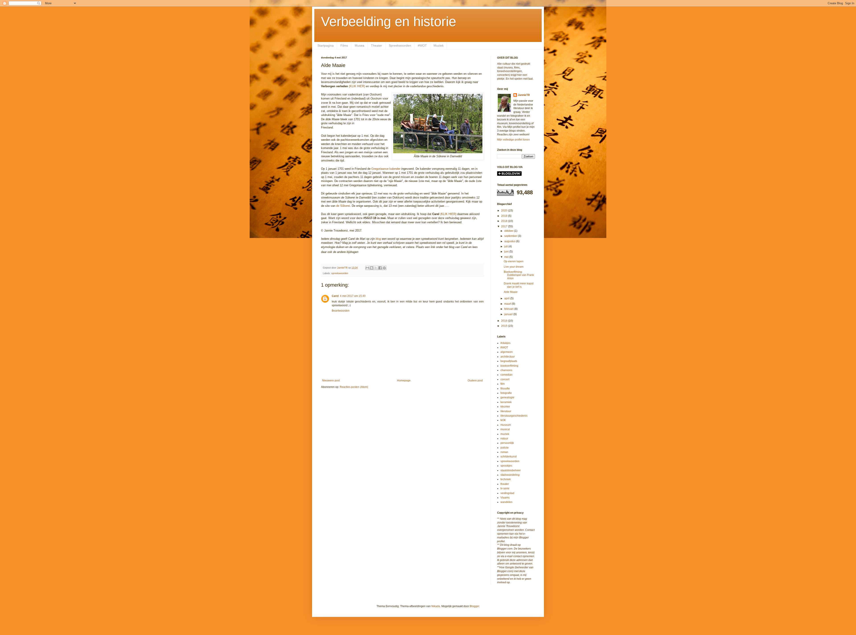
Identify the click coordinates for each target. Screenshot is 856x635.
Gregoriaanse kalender (385, 168)
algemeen (506, 352)
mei (506, 257)
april (507, 298)
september (511, 236)
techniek (505, 479)
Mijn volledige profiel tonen (513, 139)
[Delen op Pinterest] (384, 268)
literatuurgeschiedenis (513, 415)
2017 (504, 226)
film (502, 383)
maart (508, 303)
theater (504, 484)
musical (505, 429)
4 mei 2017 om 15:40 (353, 296)
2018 (504, 221)
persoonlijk (507, 443)
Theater (376, 45)
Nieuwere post (331, 380)
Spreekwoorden (400, 45)
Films (344, 45)
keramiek (506, 402)
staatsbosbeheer (510, 470)
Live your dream (513, 266)
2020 (504, 210)
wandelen (506, 502)
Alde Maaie (511, 292)
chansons (506, 370)
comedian (506, 374)
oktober (509, 230)
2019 (504, 215)
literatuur (505, 411)
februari (509, 308)
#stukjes (505, 343)
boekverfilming (509, 365)
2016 (504, 320)
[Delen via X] (376, 268)
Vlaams (505, 497)
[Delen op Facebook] (380, 268)
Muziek (439, 45)
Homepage (404, 380)
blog (378, 238)
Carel (335, 296)
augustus (510, 241)
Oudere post (475, 380)
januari (508, 314)
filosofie (505, 388)
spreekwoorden (339, 273)
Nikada (435, 606)
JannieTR (524, 95)
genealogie (507, 397)
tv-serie (504, 488)
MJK (503, 420)
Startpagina (325, 45)
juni (506, 251)
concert (504, 379)
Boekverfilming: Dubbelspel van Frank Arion (519, 275)
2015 (504, 325)
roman (504, 452)
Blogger (474, 606)
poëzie (504, 447)
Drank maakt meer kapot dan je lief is (518, 285)
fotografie (506, 393)
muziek (504, 434)
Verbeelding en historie (388, 21)
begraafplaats (508, 361)
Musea (359, 45)
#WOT (422, 45)
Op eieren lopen (513, 261)
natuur (504, 438)
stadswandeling (510, 474)
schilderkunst (508, 456)
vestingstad (507, 493)
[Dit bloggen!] (371, 268)
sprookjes (506, 465)
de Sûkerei (343, 205)
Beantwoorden (341, 310)
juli (506, 246)
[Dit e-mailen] (367, 268)
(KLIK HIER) (357, 86)
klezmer (505, 406)
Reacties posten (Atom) (354, 387)
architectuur (507, 356)
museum (505, 424)
